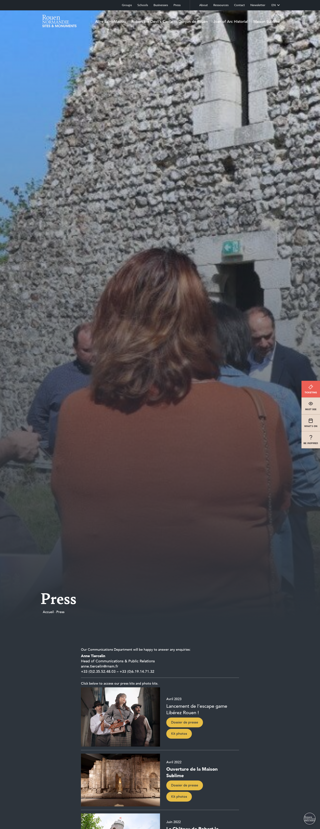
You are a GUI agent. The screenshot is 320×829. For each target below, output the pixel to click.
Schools (142, 5)
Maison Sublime (266, 21)
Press (177, 5)
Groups (127, 5)
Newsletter (257, 5)
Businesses (161, 5)
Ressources (221, 5)
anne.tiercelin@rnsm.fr (99, 666)
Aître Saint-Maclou (110, 21)
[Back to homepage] (58, 22)
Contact (239, 5)
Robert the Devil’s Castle (152, 21)
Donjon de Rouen (193, 21)
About (203, 5)
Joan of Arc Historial (230, 21)
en (273, 5)
